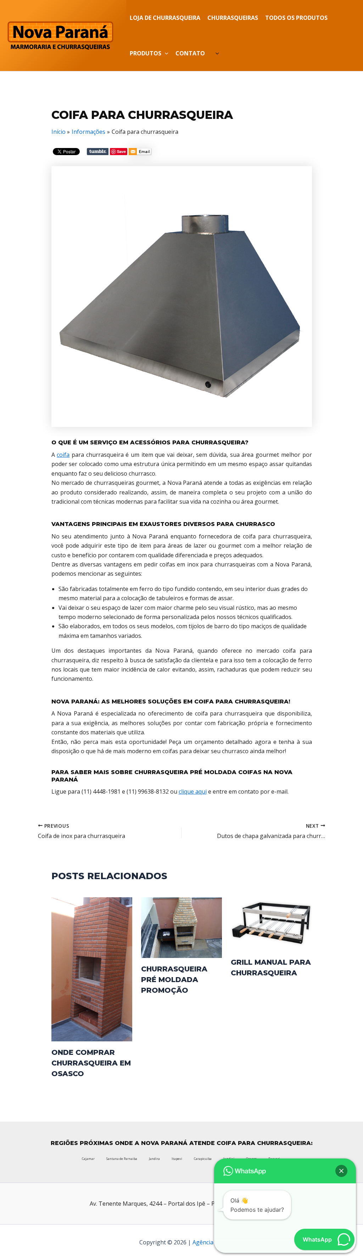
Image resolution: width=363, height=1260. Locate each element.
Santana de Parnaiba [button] (121, 1158)
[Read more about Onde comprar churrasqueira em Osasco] (91, 969)
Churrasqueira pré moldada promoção (174, 980)
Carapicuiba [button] (203, 1158)
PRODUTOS (145, 53)
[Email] (140, 152)
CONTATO (190, 53)
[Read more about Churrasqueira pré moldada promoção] (181, 927)
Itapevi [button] (177, 1158)
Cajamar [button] (88, 1158)
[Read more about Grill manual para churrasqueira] (271, 923)
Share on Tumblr (97, 151)
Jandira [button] (154, 1158)
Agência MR (208, 1242)
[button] (164, 53)
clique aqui (193, 791)
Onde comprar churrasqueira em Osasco (91, 1063)
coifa (63, 455)
